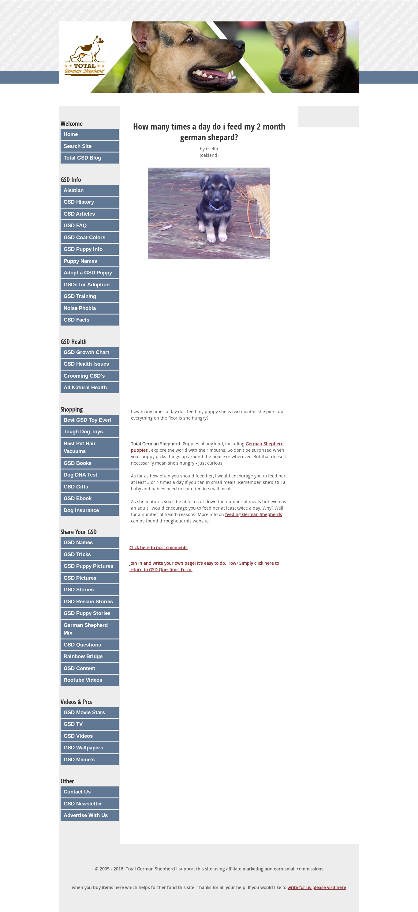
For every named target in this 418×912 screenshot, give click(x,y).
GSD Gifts (76, 487)
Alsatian (74, 190)
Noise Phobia (80, 308)
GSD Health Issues (86, 364)
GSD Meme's (79, 760)
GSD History (79, 202)
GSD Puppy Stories (87, 613)
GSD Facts (76, 320)
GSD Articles (79, 214)
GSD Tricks (77, 554)
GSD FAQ (75, 225)
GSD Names (78, 542)
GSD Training (80, 296)
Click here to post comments (158, 547)
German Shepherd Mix (86, 629)
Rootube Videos (83, 680)
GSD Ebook (77, 498)
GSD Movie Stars (84, 712)
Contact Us (77, 792)
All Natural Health (85, 387)
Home (71, 134)
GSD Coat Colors (84, 237)
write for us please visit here (317, 887)
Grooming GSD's (84, 376)
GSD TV (73, 724)
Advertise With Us (86, 815)
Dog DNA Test (80, 475)
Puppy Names (80, 261)
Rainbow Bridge (83, 656)
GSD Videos (78, 736)
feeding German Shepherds (253, 514)
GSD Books (77, 463)
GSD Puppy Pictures (88, 566)
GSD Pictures (80, 578)
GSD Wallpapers (83, 748)
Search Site (77, 146)
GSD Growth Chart (86, 352)
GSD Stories (79, 590)
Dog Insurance (81, 510)
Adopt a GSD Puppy (88, 273)
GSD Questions (82, 645)
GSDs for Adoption (87, 285)
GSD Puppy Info (83, 249)
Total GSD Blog (82, 158)
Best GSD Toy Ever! (88, 420)
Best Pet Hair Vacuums (80, 447)
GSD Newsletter (83, 804)
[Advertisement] (209, 338)
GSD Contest (79, 668)
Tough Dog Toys (83, 432)
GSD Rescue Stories (88, 602)
